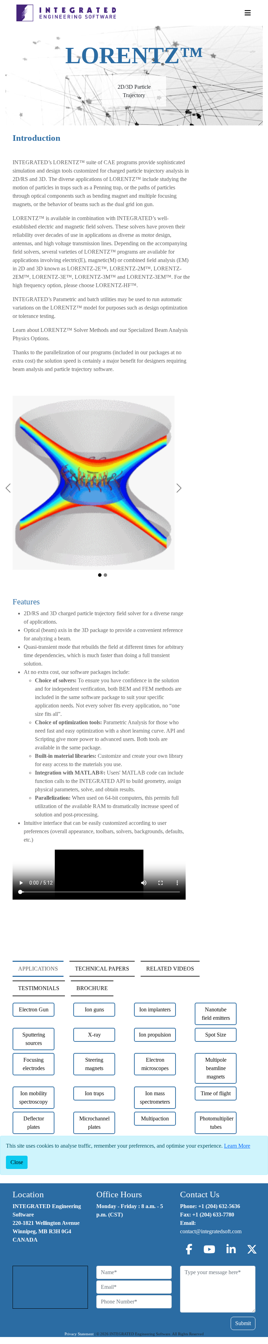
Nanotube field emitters (216, 1014)
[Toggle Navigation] (247, 13)
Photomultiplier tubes (216, 1123)
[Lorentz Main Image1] (100, 575)
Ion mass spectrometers (155, 1097)
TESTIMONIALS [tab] (38, 988)
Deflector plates (33, 1123)
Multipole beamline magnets (215, 1068)
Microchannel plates (94, 1123)
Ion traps (94, 1093)
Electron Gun (34, 1009)
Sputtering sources (33, 1039)
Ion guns (94, 1009)
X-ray (94, 1035)
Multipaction (155, 1118)
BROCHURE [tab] (92, 988)
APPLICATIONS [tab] (38, 969)
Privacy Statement (79, 1334)
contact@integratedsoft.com (210, 1231)
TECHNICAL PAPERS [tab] (102, 969)
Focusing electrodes (34, 1064)
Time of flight (216, 1093)
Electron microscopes (155, 1064)
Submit (243, 1323)
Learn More (237, 1146)
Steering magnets (94, 1064)
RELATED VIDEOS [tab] (170, 969)
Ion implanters (155, 1009)
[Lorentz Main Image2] (105, 575)
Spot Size (215, 1035)
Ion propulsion (155, 1035)
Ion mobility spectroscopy (33, 1097)
